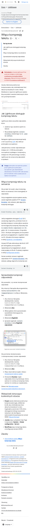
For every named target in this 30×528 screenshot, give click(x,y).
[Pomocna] (20, 31)
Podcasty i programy (6, 498)
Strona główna (5, 27)
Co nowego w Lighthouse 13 (17, 80)
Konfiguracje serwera (12, 253)
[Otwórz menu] (2, 2)
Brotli (20, 218)
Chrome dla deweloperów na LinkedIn (11, 510)
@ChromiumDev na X (7, 505)
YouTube (3, 508)
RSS (2, 513)
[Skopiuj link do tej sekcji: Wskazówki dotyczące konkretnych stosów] (21, 396)
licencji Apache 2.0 (6, 460)
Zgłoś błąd (4, 480)
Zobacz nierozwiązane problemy (10, 482)
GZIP (13, 142)
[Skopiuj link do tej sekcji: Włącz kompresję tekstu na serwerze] (11, 184)
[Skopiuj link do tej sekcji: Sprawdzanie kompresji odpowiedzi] (13, 278)
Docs (3, 7)
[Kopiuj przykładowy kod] (27, 209)
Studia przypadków (6, 492)
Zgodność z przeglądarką (14, 239)
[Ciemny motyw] (24, 209)
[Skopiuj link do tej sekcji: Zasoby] (9, 434)
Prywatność (10, 520)
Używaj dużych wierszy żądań (13, 374)
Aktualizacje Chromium (7, 490)
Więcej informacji (14, 417)
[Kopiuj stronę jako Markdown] (16, 38)
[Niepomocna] (22, 31)
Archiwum (4, 495)
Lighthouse (12, 7)
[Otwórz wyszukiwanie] (15, 2)
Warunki (3, 520)
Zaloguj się (25, 2)
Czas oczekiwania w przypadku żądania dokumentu (13, 76)
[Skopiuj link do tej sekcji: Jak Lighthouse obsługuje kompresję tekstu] (18, 116)
